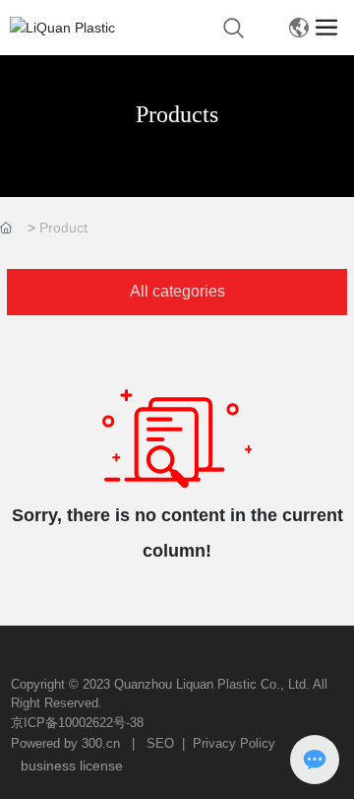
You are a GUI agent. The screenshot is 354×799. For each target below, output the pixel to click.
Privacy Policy (234, 743)
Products (177, 114)
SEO (160, 743)
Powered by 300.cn (65, 743)
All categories (177, 291)
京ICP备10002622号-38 (77, 722)
